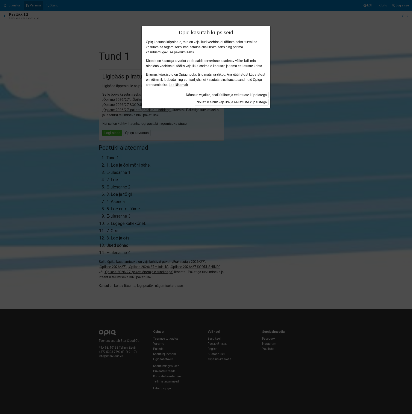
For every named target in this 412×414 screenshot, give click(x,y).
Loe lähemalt (178, 85)
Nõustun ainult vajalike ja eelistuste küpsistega (232, 102)
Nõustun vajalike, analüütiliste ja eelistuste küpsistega (226, 95)
